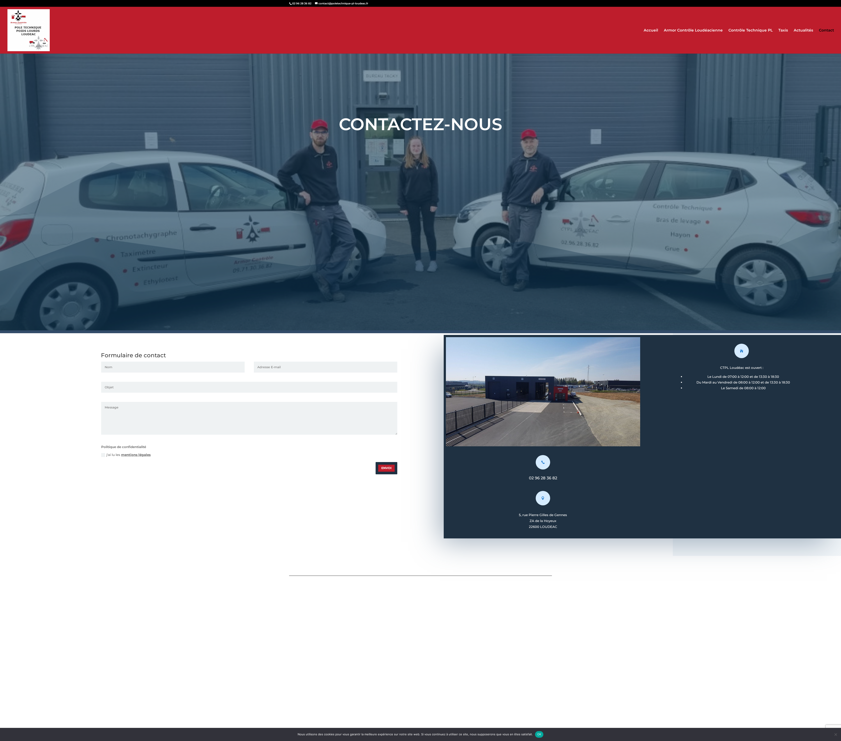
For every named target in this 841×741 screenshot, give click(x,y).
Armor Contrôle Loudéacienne (693, 30)
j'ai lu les (128, 455)
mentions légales (136, 455)
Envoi (386, 468)
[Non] (835, 734)
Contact (826, 30)
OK (539, 734)
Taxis (783, 30)
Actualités (803, 30)
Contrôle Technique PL (750, 30)
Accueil (651, 30)
